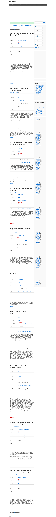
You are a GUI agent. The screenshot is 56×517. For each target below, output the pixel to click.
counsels (36, 36)
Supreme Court (20, 94)
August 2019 (37, 139)
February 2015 (38, 195)
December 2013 (38, 210)
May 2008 (37, 280)
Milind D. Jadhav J (20, 40)
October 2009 (38, 262)
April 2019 (37, 143)
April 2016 (37, 181)
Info (26, 4)
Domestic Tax (19, 43)
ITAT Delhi (19, 317)
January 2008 (38, 284)
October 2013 (38, 212)
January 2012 (38, 234)
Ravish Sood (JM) (26, 429)
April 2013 (37, 218)
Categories (36, 26)
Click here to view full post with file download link (24, 162)
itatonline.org (13, 1)
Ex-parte (19, 483)
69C (19, 151)
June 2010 (37, 254)
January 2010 (38, 259)
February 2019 (38, 145)
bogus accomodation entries (20, 240)
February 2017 (38, 170)
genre (36, 44)
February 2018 (38, 158)
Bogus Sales (24, 100)
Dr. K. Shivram (19, 242)
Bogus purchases (20, 100)
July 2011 (37, 240)
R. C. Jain (19, 285)
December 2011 (38, 235)
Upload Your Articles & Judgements (37, 4)
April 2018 (37, 156)
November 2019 (38, 136)
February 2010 (38, 258)
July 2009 (37, 265)
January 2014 (38, 209)
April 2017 (37, 168)
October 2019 (38, 137)
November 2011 (38, 236)
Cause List (21, 4)
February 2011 (38, 245)
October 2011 (38, 237)
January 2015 (38, 196)
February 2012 (38, 233)
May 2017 (37, 167)
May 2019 (37, 142)
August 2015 (37, 189)
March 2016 (37, 182)
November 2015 (38, 186)
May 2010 (37, 255)
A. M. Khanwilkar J (20, 95)
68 (18, 97)
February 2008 (38, 283)
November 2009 (38, 261)
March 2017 (37, 169)
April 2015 (37, 193)
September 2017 (38, 163)
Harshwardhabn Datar (21, 435)
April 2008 (37, 281)
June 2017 (37, 166)
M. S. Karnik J (19, 235)
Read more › (11, 83)
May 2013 (37, 217)
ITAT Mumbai (20, 277)
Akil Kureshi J (20, 477)
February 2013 (38, 220)
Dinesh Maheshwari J (26, 95)
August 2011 (37, 239)
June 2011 (37, 241)
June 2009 (37, 266)
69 (19, 374)
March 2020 (37, 132)
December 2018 (38, 147)
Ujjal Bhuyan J (25, 40)
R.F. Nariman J (24, 373)
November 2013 (38, 211)
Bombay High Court (20, 148)
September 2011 (38, 238)
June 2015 (37, 191)
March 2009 (37, 269)
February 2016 (38, 183)
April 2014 (37, 206)
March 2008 (37, 282)
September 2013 (38, 213)
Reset (39, 47)
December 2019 (38, 135)
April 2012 (37, 231)
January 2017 (38, 171)
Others (43, 4)
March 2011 (37, 244)
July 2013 (37, 215)
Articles (13, 4)
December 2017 (38, 160)
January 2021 (38, 121)
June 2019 (37, 141)
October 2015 (38, 187)
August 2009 (37, 264)
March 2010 (37, 257)
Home (10, 4)
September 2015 (38, 188)
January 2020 (38, 134)
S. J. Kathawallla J (24, 477)
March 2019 (37, 144)
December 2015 (38, 185)
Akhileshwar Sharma (20, 46)
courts (36, 39)
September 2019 (38, 138)
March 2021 (37, 120)
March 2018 (37, 157)
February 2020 (38, 133)
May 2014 (37, 205)
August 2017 (37, 164)
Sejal (36, 108)
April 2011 (37, 243)
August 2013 (37, 214)
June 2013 (37, 216)
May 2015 (37, 192)
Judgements (30, 4)
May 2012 (37, 230)
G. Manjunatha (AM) (21, 429)
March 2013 (37, 219)
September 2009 (38, 263)
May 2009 (37, 267)
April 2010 (37, 256)
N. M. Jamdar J (23, 235)
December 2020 (38, 122)
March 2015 (37, 194)
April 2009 (37, 268)
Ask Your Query (17, 4)
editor (17, 37)
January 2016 (38, 184)
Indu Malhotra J (20, 373)
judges (36, 31)
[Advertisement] (28, 12)
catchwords (37, 41)
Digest (24, 4)
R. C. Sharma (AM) (20, 279)
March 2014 (37, 207)
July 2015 (37, 190)
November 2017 (38, 161)
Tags (36, 29)
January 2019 (38, 146)
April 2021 (37, 119)
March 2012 (37, 232)
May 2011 (37, 242)
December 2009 (38, 260)
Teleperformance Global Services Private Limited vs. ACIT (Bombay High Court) (39, 88)
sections (36, 34)
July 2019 (37, 140)
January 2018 (38, 159)
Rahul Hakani (23, 242)
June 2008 (37, 279)
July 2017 (37, 165)
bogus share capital (29, 323)
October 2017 (38, 162)
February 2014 (38, 208)
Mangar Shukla (26, 435)
